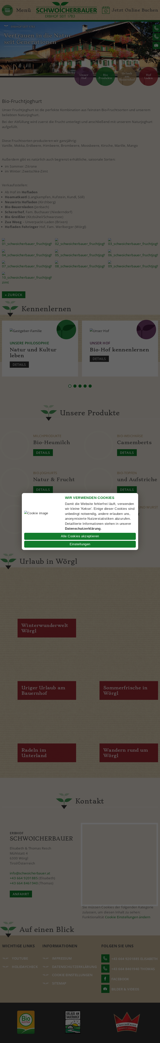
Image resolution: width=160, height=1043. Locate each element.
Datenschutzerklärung (83, 528)
